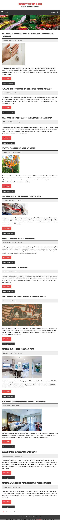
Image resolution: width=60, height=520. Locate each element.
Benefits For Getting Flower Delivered (18, 148)
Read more (6, 78)
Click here (38, 519)
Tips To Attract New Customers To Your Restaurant (24, 296)
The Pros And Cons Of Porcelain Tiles (18, 349)
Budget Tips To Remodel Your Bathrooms (19, 452)
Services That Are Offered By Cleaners (18, 238)
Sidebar (53, 12)
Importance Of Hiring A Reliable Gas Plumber (21, 196)
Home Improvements (8, 83)
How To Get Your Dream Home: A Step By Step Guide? (24, 401)
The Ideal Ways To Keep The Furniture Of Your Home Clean (26, 483)
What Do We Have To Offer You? (15, 267)
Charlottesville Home (30, 4)
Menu (6, 12)
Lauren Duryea (18, 40)
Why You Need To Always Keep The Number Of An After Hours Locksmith (28, 35)
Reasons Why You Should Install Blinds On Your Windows (27, 88)
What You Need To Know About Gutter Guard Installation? (27, 117)
